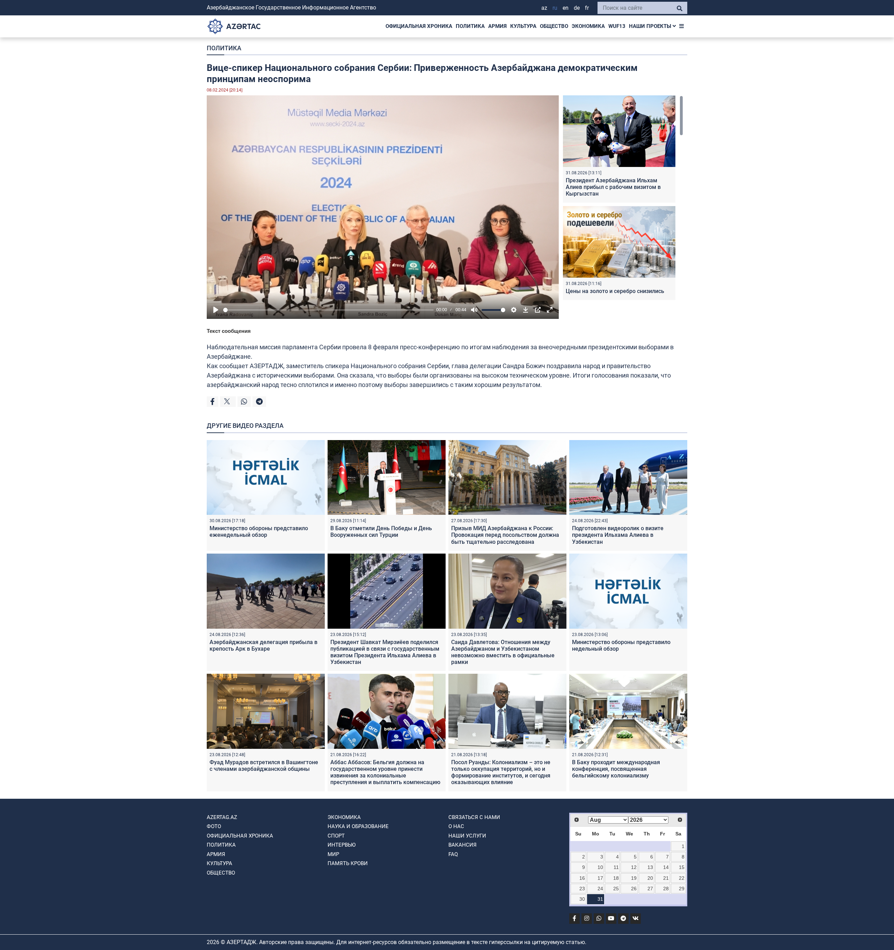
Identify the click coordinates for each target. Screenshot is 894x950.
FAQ (453, 854)
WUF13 (616, 26)
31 (600, 899)
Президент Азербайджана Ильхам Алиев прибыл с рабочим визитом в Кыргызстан (613, 187)
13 (650, 867)
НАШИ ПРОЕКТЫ (651, 26)
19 (634, 878)
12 (634, 867)
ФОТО (214, 826)
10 (600, 867)
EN (566, 8)
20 (650, 878)
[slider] (328, 310)
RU (554, 8)
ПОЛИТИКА (470, 26)
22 (681, 878)
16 (582, 878)
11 (616, 867)
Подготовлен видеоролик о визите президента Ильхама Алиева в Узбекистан (618, 535)
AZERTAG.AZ (222, 817)
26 (634, 888)
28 (666, 888)
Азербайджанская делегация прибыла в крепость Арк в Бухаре (263, 645)
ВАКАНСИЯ (462, 845)
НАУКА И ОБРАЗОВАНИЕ (358, 826)
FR (587, 8)
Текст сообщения (229, 331)
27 (650, 888)
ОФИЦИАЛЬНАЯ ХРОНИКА (419, 26)
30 (582, 899)
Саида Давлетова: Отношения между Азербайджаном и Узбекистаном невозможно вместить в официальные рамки (503, 652)
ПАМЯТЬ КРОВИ (348, 863)
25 (616, 888)
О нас (456, 826)
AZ (544, 8)
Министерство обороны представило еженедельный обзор (259, 531)
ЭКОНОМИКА (588, 26)
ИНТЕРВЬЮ (342, 845)
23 (582, 888)
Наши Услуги (467, 836)
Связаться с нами (474, 817)
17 (600, 878)
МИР (333, 854)
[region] (623, 199)
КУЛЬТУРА (523, 26)
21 (666, 878)
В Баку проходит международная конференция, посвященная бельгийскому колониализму (616, 769)
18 (616, 878)
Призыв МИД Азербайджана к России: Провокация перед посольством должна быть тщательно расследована (505, 535)
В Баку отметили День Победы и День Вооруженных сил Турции (381, 531)
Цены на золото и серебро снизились (615, 291)
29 (681, 888)
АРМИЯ (497, 26)
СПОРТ (336, 836)
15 (681, 867)
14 (666, 867)
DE (577, 8)
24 (600, 888)
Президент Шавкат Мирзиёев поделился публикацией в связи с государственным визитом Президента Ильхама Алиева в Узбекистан (384, 652)
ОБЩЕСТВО (554, 26)
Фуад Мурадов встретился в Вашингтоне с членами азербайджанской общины (264, 765)
